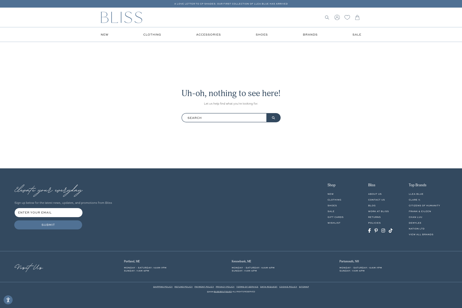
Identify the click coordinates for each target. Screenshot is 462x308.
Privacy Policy (225, 287)
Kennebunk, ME (241, 261)
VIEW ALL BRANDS (421, 234)
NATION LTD (417, 228)
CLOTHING (334, 199)
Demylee (415, 222)
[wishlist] (347, 17)
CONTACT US (376, 199)
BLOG (372, 205)
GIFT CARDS (336, 217)
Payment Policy (204, 287)
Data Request (269, 287)
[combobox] (224, 117)
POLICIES (374, 222)
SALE (331, 211)
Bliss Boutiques (223, 291)
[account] (337, 17)
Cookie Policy (288, 287)
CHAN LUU (415, 217)
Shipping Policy (163, 287)
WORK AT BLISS (378, 211)
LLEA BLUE (416, 193)
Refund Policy (184, 287)
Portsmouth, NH (349, 261)
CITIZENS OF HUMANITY (424, 205)
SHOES (332, 205)
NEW (331, 193)
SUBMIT (48, 225)
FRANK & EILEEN (420, 211)
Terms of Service (247, 287)
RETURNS (374, 217)
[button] (327, 17)
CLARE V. (415, 199)
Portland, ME (132, 261)
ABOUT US (375, 193)
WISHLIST (334, 222)
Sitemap (304, 287)
